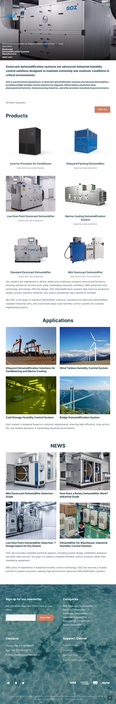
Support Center (71, 645)
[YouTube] (16, 683)
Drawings (67, 650)
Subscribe (45, 617)
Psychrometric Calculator (75, 660)
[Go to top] (109, 697)
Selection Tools (71, 655)
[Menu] (109, 15)
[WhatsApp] (109, 5)
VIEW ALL (102, 109)
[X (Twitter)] (8, 683)
